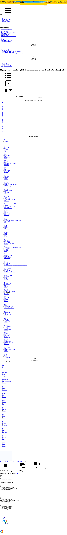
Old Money (6, 327)
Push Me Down (6, 344)
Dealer (5, 218)
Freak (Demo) (6, 240)
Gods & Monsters (7, 249)
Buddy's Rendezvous (7, 188)
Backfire (5, 158)
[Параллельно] (7, 468)
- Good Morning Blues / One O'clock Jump (13, 53)
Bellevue (5, 167)
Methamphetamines (7, 311)
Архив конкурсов (5, 20)
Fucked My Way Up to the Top (9, 243)
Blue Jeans (6, 177)
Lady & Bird (4, 388)
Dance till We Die (7, 214)
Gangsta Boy (6, 244)
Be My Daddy (6, 160)
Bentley (5, 169)
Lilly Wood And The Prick (6, 428)
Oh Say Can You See (7, 326)
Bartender (5, 159)
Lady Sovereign (4, 442)
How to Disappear (7, 267)
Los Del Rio (4, 395)
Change (5, 197)
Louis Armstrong (5, 379)
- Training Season (5, 37)
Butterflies (6, 191)
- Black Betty (5, 61)
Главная (1, 461)
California (5, 193)
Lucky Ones (6, 300)
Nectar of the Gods (7, 319)
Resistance (6, 351)
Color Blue (6, 205)
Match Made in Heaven (8, 307)
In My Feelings (6, 276)
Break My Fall (6, 183)
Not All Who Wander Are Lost (9, 324)
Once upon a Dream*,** (8, 329)
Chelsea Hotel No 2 (7, 198)
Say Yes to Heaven (7, 357)
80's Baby (5, 143)
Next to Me (6, 322)
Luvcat (3, 391)
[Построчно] (22, 468)
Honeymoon (6, 264)
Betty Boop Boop (7, 170)
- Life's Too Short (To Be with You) (12, 54)
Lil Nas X (3, 414)
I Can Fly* (6, 269)
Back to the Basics (7, 157)
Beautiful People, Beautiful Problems (10, 163)
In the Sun (6, 277)
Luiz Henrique (4, 437)
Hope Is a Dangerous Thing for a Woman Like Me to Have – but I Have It (15, 265)
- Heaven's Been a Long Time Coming (9, 62)
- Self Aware (5, 31)
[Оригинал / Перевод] (37, 468)
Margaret (5, 305)
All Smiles (6, 146)
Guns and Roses (6, 254)
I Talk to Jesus (6, 274)
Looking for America (7, 297)
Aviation (5, 154)
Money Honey (6, 313)
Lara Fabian (4, 370)
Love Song (6, 299)
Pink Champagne (7, 337)
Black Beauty (6, 174)
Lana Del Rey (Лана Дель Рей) (17, 461)
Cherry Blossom (6, 201)
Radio (5, 348)
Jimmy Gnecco (6, 282)
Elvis (5, 228)
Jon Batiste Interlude (7, 283)
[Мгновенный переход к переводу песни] (8, 86)
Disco (5, 222)
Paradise (5, 331)
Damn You (6, 212)
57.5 (5, 142)
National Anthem (7, 318)
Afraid (5, 145)
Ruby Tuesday (6, 354)
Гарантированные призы (6, 19)
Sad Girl (5, 355)
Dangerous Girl (6, 215)
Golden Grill (6, 250)
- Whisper (4, 48)
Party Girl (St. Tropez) (7, 334)
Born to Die (6, 182)
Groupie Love (6, 253)
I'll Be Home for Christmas (8, 271)
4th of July (6, 141)
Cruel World (6, 209)
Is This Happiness (7, 280)
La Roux (3, 398)
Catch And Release (7, 195)
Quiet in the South (7, 347)
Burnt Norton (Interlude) (8, 190)
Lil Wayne (4, 376)
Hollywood (6, 262)
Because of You (6, 165)
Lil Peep (3, 363)
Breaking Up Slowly (7, 186)
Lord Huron (4, 374)
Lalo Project (4, 446)
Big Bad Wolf (6, 171)
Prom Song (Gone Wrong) (8, 342)
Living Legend (6, 295)
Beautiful (5, 162)
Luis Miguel (4, 393)
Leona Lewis (4, 409)
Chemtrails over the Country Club (9, 199)
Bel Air (5, 166)
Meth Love (6, 310)
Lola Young (4, 402)
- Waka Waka (8, 32)
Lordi (3, 435)
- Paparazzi (5, 39)
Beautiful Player (6, 164)
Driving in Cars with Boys (8, 224)
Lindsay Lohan (4, 430)
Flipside (5, 234)
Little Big (3, 400)
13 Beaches (6, 138)
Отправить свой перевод (6, 22)
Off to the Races (6, 325)
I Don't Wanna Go (7, 270)
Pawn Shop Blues (7, 335)
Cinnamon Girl (6, 202)
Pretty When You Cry (7, 341)
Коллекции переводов (6, 21)
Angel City (6, 149)
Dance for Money (7, 213)
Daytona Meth (6, 217)
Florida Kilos (6, 235)
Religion (5, 350)
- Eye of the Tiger (7, 66)
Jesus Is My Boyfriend (7, 281)
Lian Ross (3, 411)
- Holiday (4, 63)
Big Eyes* (6, 172)
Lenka (3, 407)
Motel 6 (5, 315)
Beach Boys (6, 161)
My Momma (6, 317)
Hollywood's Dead (7, 263)
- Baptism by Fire (9, 52)
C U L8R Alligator (7, 192)
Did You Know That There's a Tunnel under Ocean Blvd (13, 220)
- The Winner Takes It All (6, 41)
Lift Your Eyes (6, 294)
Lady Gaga (4, 365)
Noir (5, 323)
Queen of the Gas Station (8, 346)
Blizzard (5, 175)
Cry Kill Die (6, 210)
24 (4, 140)
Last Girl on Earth (7, 290)
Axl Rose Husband (7, 155)
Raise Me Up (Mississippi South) (9, 349)
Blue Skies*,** (6, 178)
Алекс (16, 473)
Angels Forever (6, 150)
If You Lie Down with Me (8, 275)
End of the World (7, 229)
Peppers (5, 336)
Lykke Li (3, 439)
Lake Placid (6, 289)
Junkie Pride (6, 286)
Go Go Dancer (6, 246)
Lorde (3, 404)
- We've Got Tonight (6, 50)
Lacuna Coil (4, 421)
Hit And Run (6, 261)
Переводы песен (7, 461)
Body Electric (6, 181)
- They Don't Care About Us (8, 36)
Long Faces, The (5, 384)
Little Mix (3, 418)
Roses (5, 353)
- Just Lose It (4, 38)
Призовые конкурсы (5, 18)
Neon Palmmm (6, 320)
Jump (5, 285)
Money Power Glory (7, 314)
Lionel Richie (4, 432)
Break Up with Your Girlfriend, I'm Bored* (11, 184)
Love (5, 298)
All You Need (6, 147)
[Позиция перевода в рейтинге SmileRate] (47, 468)
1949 (5, 139)
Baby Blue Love (6, 156)
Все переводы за (34, 56)
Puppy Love (6, 343)
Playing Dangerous (7, 338)
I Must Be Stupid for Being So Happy (10, 272)
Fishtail (5, 233)
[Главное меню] (7, 13)
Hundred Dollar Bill (7, 268)
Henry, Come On (7, 258)
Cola (5, 204)
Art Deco (5, 152)
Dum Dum (6, 225)
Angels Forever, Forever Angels (9, 151)
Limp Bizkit (4, 367)
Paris (5, 332)
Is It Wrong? (6, 279)
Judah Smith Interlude (7, 284)
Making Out (6, 304)
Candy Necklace (6, 194)
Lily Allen (3, 416)
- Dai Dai (6, 29)
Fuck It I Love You (7, 242)
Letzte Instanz (4, 372)
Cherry (5, 200)
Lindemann (4, 383)
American (5, 148)
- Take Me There (5, 34)
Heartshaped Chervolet (7, 257)
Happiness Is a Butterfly (8, 255)
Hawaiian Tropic (7, 256)
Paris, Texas (6, 333)
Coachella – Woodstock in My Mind (10, 203)
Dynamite (5, 226)
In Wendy (5, 278)
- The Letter (5, 64)
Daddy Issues (6, 211)
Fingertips (5, 231)
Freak (5, 239)
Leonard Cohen (4, 377)
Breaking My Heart (7, 185)
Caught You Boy (7, 196)
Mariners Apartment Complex (9, 306)
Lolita (5, 296)
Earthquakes (6, 227)
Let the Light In (6, 293)
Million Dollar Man (7, 312)
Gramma (5, 251)
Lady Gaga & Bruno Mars (6, 381)
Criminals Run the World (8, 208)
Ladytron (3, 444)
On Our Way (6, 328)
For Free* (5, 236)
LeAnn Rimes (4, 425)
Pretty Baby (6, 340)
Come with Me (6, 207)
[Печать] (45, 468)
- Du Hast (4, 35)
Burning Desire (6, 189)
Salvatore (5, 356)
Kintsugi (5, 288)
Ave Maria (6, 153)
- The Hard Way (7, 30)
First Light (6, 232)
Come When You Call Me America (9, 206)
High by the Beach (7, 260)
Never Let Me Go (7, 321)
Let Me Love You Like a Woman (9, 291)
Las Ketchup (4, 423)
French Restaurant (7, 241)
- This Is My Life (5, 49)
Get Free (5, 245)
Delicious (5, 219)
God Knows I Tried (7, 248)
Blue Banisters (6, 176)
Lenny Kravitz (4, 390)
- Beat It (5, 33)
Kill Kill (5, 287)
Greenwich (6, 252)
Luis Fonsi (4, 397)
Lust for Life (6, 301)
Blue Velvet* (6, 179)
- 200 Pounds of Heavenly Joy (11, 51)
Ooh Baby (6, 330)
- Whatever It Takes (6, 65)
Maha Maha (6, 303)
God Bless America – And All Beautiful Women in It (12, 247)
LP (2, 386)
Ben (5, 168)
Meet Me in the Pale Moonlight (9, 308)
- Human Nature (6, 40)
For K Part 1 (6, 237)
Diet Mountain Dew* (7, 221)
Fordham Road (6, 238)
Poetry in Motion (7, 339)
